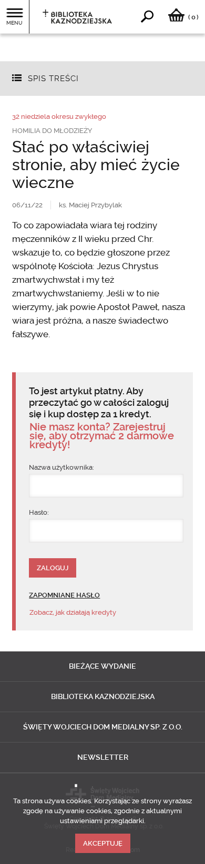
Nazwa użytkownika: (61, 467)
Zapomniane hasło (64, 595)
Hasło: (39, 512)
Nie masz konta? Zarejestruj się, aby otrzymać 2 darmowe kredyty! (101, 436)
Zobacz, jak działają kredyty (72, 612)
